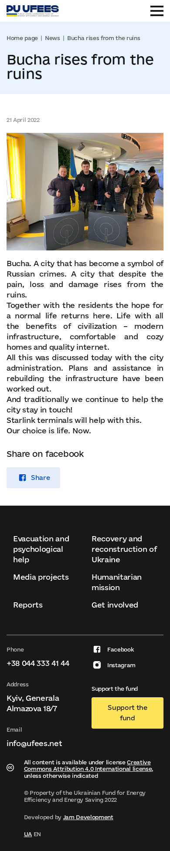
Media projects (41, 577)
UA (28, 834)
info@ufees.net (34, 743)
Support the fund (127, 713)
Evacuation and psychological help (41, 549)
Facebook (120, 649)
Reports (28, 605)
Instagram (121, 665)
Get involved (115, 605)
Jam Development (88, 817)
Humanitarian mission (117, 582)
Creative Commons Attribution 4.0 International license (88, 765)
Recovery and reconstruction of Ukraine (124, 549)
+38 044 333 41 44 (38, 663)
